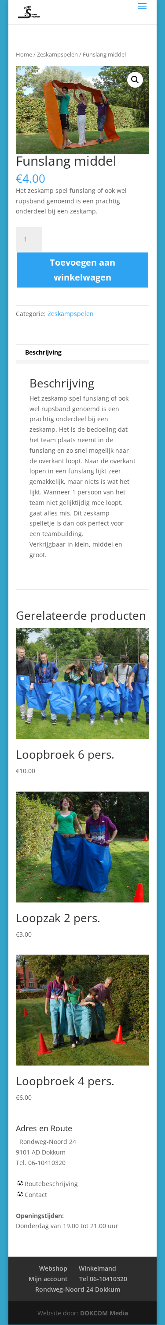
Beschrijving (43, 352)
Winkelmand (97, 1268)
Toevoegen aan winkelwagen (82, 269)
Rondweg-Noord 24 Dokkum (77, 1289)
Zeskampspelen (57, 54)
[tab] (82, 352)
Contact (36, 1194)
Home (24, 54)
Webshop (53, 1268)
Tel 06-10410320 (103, 1279)
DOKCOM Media (104, 1313)
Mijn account (48, 1279)
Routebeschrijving (51, 1183)
